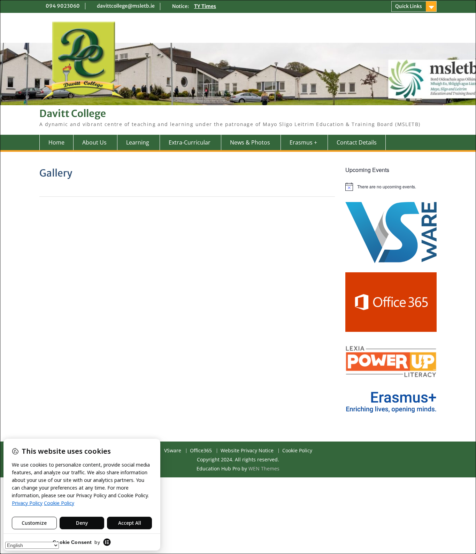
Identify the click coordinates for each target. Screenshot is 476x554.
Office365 (201, 450)
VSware (172, 450)
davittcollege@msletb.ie (126, 6)
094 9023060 (63, 6)
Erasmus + (303, 142)
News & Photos (250, 142)
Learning (137, 142)
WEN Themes (263, 468)
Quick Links (408, 6)
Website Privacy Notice (247, 450)
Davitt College (72, 113)
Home (56, 142)
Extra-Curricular (189, 142)
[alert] (391, 186)
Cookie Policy (297, 450)
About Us (94, 142)
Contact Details (357, 142)
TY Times (205, 6)
